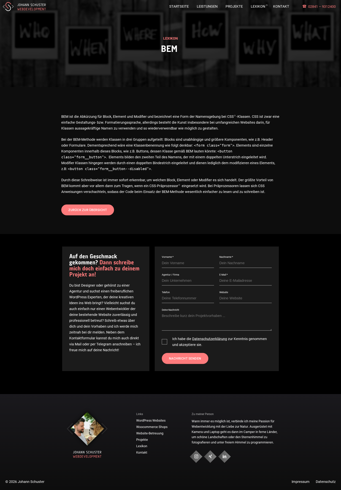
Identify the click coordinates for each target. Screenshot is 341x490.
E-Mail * (223, 274)
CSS (230, 117)
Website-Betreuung (149, 433)
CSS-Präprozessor (163, 186)
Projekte (234, 6)
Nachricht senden (185, 358)
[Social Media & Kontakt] (196, 456)
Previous (70, 428)
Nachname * (226, 256)
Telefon (166, 292)
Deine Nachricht (170, 309)
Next (104, 428)
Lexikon (258, 6)
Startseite (179, 6)
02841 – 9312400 (322, 7)
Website (223, 292)
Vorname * (168, 256)
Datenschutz (326, 482)
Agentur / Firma (170, 274)
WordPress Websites (151, 420)
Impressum (301, 482)
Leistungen (207, 6)
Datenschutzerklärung (209, 339)
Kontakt (281, 6)
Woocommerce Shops (151, 427)
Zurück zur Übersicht (87, 210)
